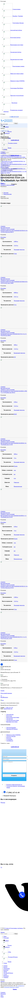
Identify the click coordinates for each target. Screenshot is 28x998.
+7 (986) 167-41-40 (14, 116)
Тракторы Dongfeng (11, 727)
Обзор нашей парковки (6, 693)
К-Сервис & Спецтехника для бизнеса (13, 928)
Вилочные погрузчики (11, 721)
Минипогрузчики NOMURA (13, 735)
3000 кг (15, 454)
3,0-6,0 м (16, 245)
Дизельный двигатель (19, 249)
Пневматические (18, 486)
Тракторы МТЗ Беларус (12, 729)
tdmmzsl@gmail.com (8, 708)
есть (15, 470)
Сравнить (5, 977)
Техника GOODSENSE (10, 155)
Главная (3, 155)
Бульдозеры (9, 716)
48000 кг (16, 292)
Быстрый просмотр (5, 227)
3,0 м (15, 458)
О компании (9, 739)
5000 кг (15, 345)
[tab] (15, 192)
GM (15, 357)
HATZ (15, 414)
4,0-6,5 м (16, 296)
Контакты (8, 737)
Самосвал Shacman (11, 736)
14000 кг (16, 241)
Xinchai (15, 466)
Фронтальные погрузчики (12, 717)
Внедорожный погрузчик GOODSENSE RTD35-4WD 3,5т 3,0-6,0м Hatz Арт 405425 (14, 391)
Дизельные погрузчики (19, 157)
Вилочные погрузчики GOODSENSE (11, 156)
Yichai (15, 253)
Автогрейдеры (9, 714)
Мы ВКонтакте (4, 697)
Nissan (15, 660)
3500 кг (15, 402)
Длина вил (16, 482)
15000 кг (16, 597)
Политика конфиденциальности (14, 784)
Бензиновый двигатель (19, 353)
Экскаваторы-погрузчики (12, 720)
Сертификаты (9, 740)
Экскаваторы (9, 718)
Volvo (15, 304)
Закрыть (3, 932)
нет (14, 474)
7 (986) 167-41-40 (9, 707)
